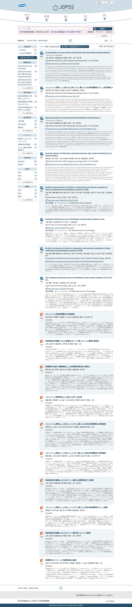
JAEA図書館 (110, 601)
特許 (105, 16)
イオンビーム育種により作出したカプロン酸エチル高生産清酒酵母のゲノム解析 (76, 507)
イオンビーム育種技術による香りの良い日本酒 (63, 397)
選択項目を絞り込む (27, 57)
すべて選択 (45, 46)
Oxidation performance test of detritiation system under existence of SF (74, 219)
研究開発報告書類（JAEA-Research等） (36, 32)
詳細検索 (104, 36)
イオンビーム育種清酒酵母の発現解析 (60, 314)
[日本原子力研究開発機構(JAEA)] (22, 6)
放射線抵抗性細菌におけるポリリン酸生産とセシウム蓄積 (67, 533)
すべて (27, 16)
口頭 (85, 17)
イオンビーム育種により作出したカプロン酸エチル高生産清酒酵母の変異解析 (75, 424)
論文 (66, 17)
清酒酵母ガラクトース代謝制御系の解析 (61, 560)
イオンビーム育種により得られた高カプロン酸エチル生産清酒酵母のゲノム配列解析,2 (79, 87)
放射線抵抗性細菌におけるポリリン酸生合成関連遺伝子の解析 (69, 480)
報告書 (46, 17)
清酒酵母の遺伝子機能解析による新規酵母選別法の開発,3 (67, 366)
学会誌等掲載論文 (59, 32)
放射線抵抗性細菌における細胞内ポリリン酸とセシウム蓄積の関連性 (72, 341)
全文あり (109, 32)
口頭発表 (72, 32)
